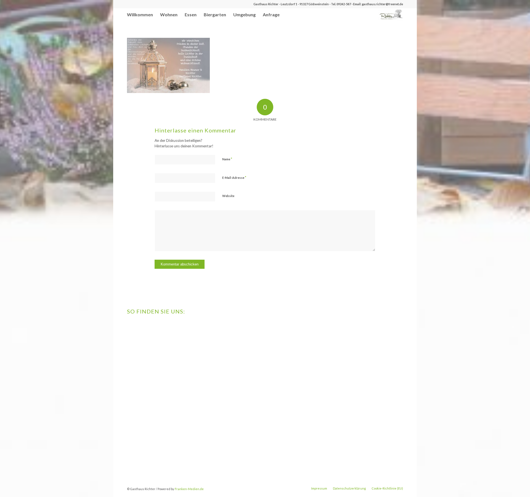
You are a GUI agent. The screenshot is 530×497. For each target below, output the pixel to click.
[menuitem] (140, 14)
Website (228, 196)
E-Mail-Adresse (234, 177)
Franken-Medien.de (189, 489)
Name (227, 159)
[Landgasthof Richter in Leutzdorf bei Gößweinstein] (390, 14)
